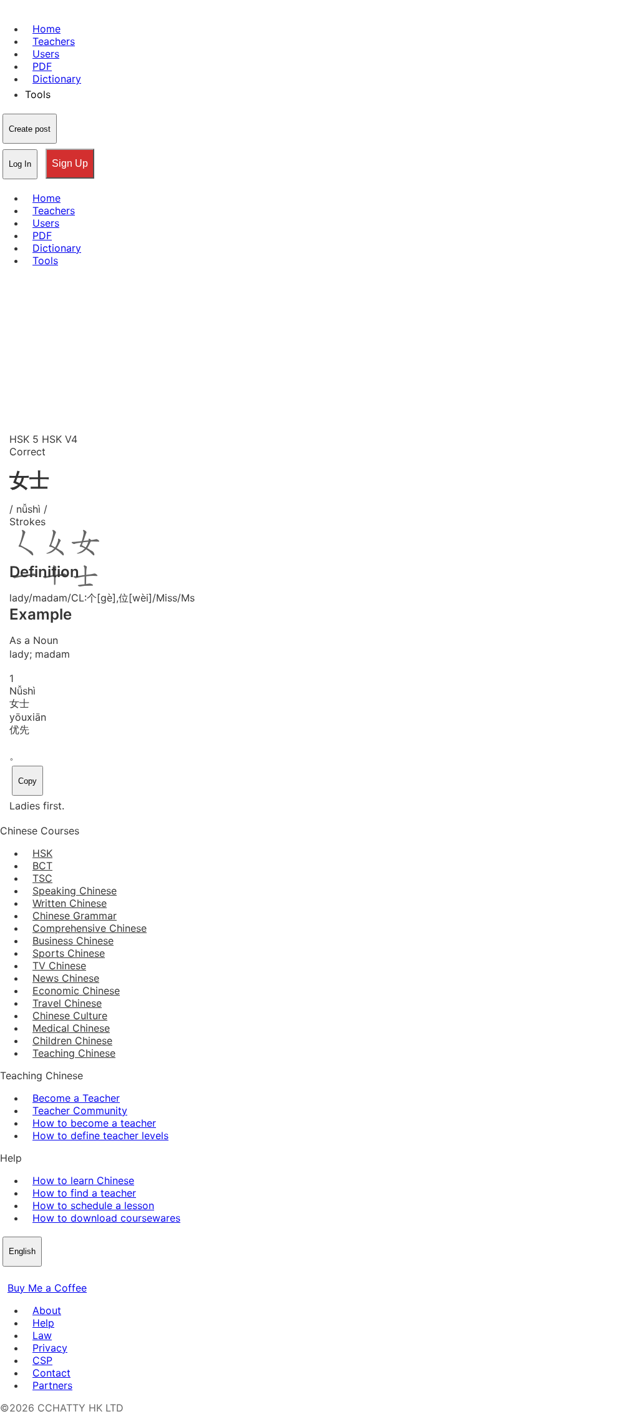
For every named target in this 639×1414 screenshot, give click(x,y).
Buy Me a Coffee (47, 1288)
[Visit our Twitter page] (22, 1275)
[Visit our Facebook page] (7, 1275)
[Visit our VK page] (37, 1275)
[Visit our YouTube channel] (52, 1275)
